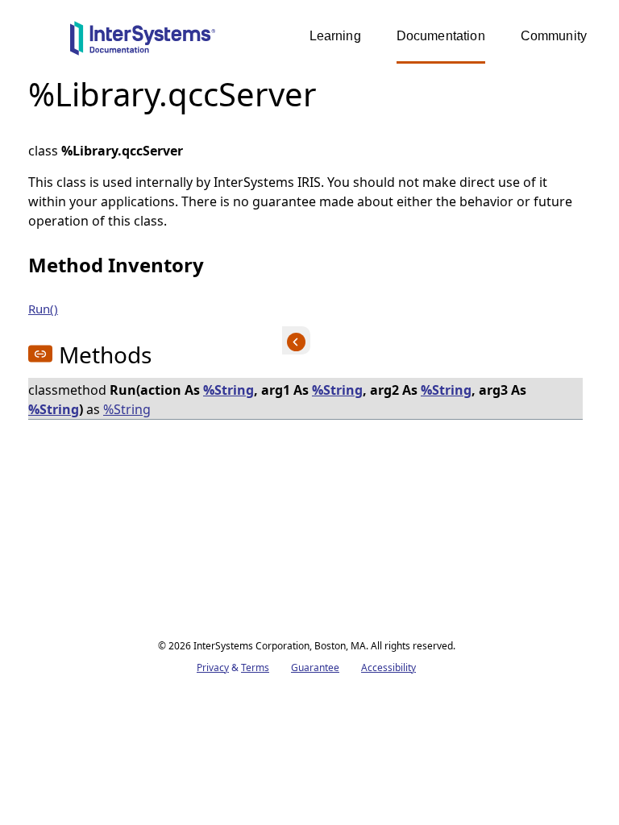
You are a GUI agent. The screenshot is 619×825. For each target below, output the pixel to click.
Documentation (441, 36)
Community (554, 36)
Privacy (213, 667)
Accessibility (388, 667)
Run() (43, 309)
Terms (255, 667)
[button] (40, 354)
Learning (335, 36)
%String (228, 390)
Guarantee (315, 667)
